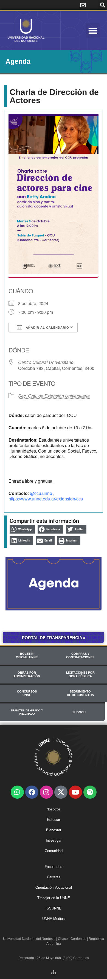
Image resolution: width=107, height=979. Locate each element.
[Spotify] (90, 792)
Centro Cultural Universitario (46, 362)
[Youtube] (75, 792)
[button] (102, 5)
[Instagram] (46, 792)
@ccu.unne (41, 493)
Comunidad (54, 851)
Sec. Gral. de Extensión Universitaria (54, 396)
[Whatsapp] (17, 792)
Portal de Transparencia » (53, 637)
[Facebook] (31, 792)
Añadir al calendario (47, 327)
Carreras (53, 877)
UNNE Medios (53, 919)
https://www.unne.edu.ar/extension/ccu (46, 499)
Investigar (53, 840)
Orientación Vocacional (53, 887)
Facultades (53, 867)
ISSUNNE (53, 908)
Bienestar (53, 830)
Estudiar (53, 820)
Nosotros (53, 809)
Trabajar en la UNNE (53, 898)
